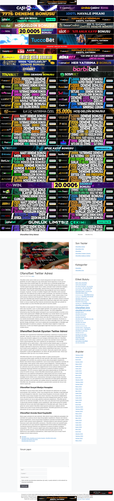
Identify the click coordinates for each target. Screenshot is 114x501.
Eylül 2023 (78, 404)
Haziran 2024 (79, 384)
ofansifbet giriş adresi (83, 310)
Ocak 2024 (78, 395)
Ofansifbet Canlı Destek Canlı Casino (30, 439)
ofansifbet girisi (86, 303)
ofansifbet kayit (79, 319)
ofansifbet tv (87, 329)
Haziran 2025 (79, 362)
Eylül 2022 (78, 431)
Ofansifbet (80, 234)
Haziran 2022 (79, 438)
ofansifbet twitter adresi (51, 438)
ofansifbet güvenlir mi (80, 317)
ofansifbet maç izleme (80, 322)
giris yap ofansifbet (87, 288)
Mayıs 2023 (78, 413)
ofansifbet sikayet (79, 327)
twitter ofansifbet (80, 339)
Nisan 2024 (78, 389)
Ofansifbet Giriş (89, 234)
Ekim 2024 (78, 375)
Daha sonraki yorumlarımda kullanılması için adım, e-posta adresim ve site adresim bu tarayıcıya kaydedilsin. (44, 481)
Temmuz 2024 (79, 382)
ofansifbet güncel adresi (80, 315)
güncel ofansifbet (79, 289)
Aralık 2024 (78, 371)
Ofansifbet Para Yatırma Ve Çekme (81, 325)
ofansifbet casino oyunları (82, 300)
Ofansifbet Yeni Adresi (81, 335)
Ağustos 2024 (79, 380)
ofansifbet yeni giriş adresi (80, 334)
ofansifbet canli (78, 296)
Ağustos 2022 (79, 434)
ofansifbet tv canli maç (81, 330)
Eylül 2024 (78, 377)
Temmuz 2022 (79, 436)
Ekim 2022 (78, 429)
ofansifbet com (78, 303)
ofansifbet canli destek (87, 296)
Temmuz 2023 (79, 409)
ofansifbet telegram (79, 329)
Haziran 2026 (79, 357)
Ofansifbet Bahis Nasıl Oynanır (28, 440)
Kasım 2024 (78, 373)
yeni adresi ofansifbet (81, 341)
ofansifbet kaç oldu (88, 319)
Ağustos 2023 (79, 407)
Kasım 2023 (78, 400)
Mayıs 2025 (78, 364)
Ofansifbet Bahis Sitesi (81, 293)
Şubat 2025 (78, 366)
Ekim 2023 (78, 402)
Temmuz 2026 (79, 355)
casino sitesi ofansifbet (80, 284)
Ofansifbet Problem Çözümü (83, 253)
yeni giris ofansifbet (80, 342)
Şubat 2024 (78, 393)
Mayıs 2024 (78, 386)
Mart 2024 (78, 391)
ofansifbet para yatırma (80, 324)
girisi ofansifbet (89, 286)
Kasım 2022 (78, 427)
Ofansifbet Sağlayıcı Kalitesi (82, 255)
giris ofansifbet (78, 288)
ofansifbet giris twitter (82, 305)
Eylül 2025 (78, 359)
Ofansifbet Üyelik (79, 337)
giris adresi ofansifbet (80, 286)
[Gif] (57, 111)
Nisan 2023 (78, 416)
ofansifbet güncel (79, 312)
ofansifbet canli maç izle (81, 298)
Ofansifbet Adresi (25, 438)
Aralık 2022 (78, 425)
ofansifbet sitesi (87, 327)
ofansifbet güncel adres (81, 314)
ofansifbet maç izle (79, 320)
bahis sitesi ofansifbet (81, 282)
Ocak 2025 (78, 368)
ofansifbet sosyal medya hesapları (37, 438)
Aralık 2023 (78, 398)
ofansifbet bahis (88, 291)
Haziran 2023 (79, 411)
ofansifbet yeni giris (79, 332)
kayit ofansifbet (87, 289)
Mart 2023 (78, 418)
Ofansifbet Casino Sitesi (81, 301)
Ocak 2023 (78, 422)
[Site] (28, 81)
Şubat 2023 (78, 420)
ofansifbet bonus (89, 294)
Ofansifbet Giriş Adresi (29, 235)
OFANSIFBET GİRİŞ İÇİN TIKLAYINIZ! (57, 46)
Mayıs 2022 (78, 440)
